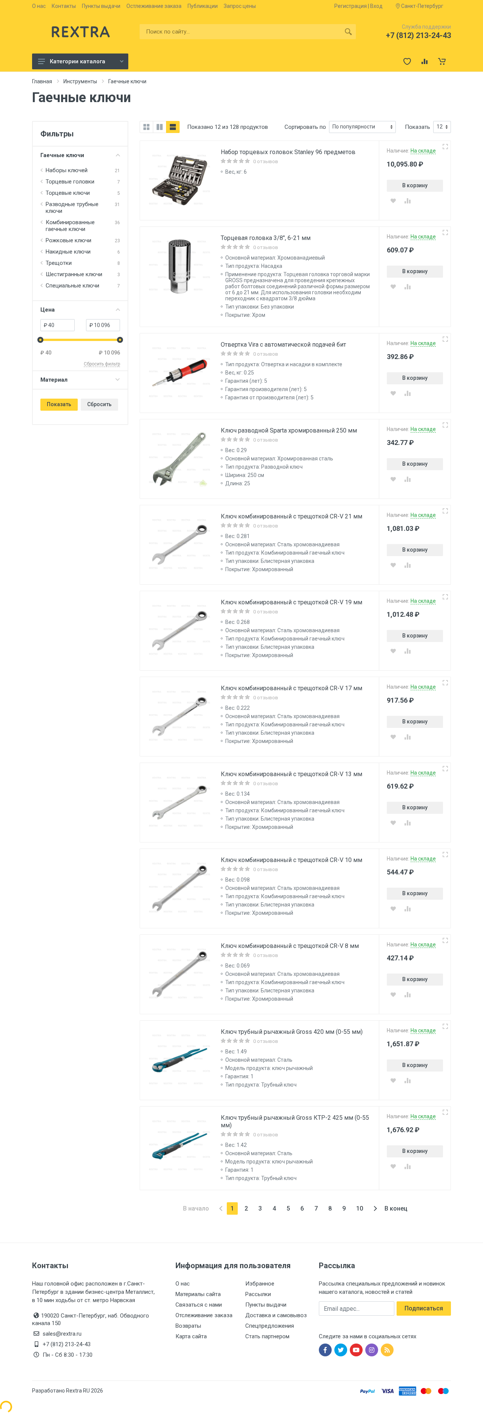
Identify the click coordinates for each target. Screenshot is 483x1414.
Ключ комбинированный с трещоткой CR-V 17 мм (291, 688)
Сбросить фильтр (102, 364)
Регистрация (350, 6)
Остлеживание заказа (154, 6)
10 (359, 1208)
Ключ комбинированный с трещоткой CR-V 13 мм (291, 774)
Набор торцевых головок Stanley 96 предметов (288, 152)
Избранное (259, 1283)
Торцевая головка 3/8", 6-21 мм (266, 238)
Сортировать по (305, 127)
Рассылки (258, 1294)
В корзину (415, 185)
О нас (39, 6)
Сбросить (99, 404)
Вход (376, 6)
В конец (396, 1208)
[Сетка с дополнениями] (159, 127)
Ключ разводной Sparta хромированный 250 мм (289, 430)
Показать (59, 404)
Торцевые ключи (68, 193)
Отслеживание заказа (203, 1315)
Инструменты (80, 81)
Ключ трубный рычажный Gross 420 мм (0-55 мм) (292, 1031)
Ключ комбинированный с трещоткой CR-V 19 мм (291, 602)
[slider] (40, 340)
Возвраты (188, 1325)
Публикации (203, 6)
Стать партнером (267, 1336)
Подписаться (424, 1308)
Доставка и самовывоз (276, 1315)
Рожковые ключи (68, 240)
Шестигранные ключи (74, 274)
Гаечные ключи (62, 155)
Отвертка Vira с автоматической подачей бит (283, 344)
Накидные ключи (68, 251)
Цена (47, 309)
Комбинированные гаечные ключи (70, 225)
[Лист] (173, 127)
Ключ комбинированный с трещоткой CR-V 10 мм (291, 860)
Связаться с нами (198, 1304)
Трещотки (59, 263)
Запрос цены (240, 6)
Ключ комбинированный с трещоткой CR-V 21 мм (291, 516)
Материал (54, 379)
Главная (42, 81)
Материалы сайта (198, 1294)
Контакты (64, 6)
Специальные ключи (72, 285)
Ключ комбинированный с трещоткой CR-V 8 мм (290, 945)
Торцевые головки (70, 181)
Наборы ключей (67, 170)
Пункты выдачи (101, 6)
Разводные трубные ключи (72, 207)
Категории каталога (77, 61)
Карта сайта (191, 1336)
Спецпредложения (269, 1325)
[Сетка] (146, 127)
